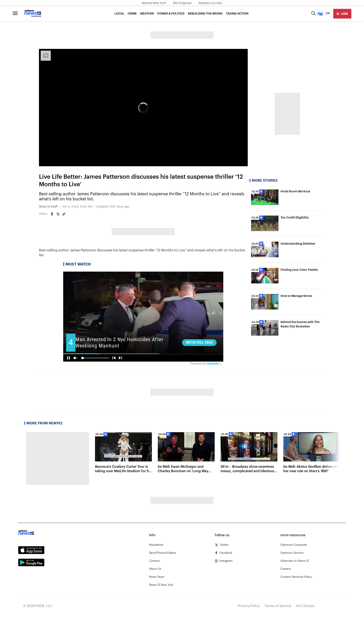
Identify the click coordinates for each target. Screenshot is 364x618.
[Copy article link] (64, 214)
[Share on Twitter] (58, 214)
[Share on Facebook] (52, 214)
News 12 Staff (48, 206)
